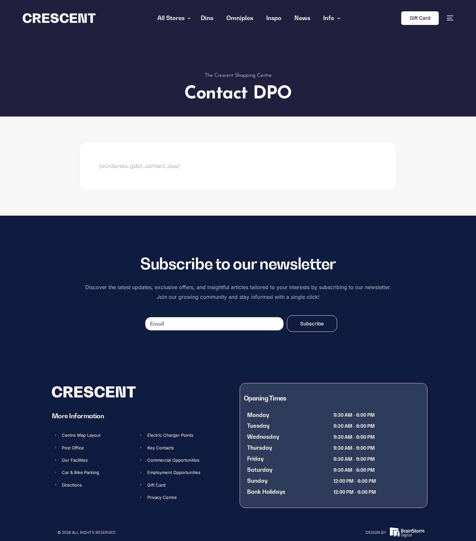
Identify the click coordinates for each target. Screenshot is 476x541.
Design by (376, 532)
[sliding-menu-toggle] (450, 18)
